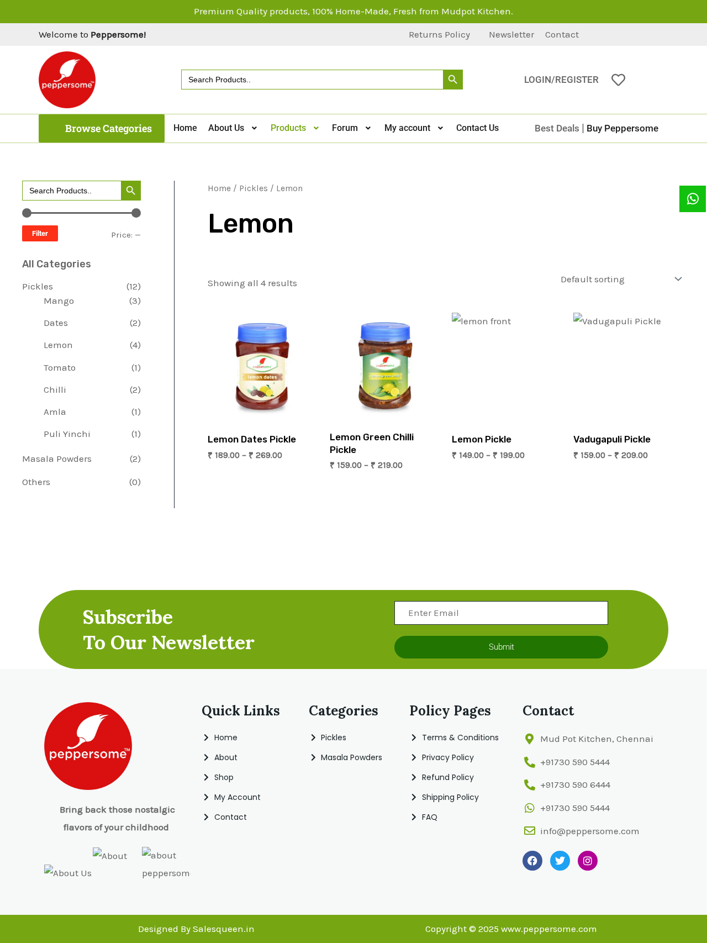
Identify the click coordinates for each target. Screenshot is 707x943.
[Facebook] (602, 35)
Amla (55, 411)
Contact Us (477, 128)
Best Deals (557, 128)
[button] (102, 128)
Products (288, 128)
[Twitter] (621, 35)
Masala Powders (57, 458)
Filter (40, 233)
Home (185, 128)
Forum (345, 128)
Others (36, 481)
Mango (59, 300)
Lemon (58, 344)
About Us (226, 128)
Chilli (55, 389)
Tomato (60, 367)
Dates (56, 322)
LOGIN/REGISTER (561, 79)
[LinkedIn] (640, 35)
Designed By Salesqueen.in (196, 928)
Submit (501, 647)
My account (407, 128)
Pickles (37, 286)
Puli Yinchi (67, 433)
